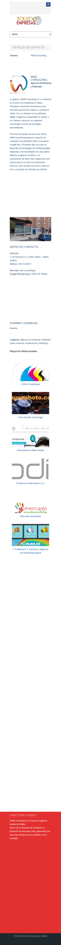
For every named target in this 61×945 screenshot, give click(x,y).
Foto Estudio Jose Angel (30, 417)
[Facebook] (48, 4)
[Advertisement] (30, 194)
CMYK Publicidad (30, 384)
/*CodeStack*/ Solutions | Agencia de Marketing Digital (30, 551)
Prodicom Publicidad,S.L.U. (30, 483)
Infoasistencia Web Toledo (30, 450)
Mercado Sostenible (30, 516)
